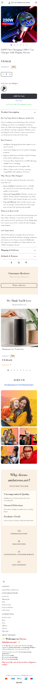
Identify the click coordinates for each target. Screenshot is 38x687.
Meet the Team (6, 617)
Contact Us (5, 596)
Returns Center (6, 605)
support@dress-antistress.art (10, 590)
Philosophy (5, 631)
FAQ (3, 602)
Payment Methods (7, 607)
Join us (19, 380)
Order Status (6, 610)
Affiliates (4, 626)
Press (3, 623)
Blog (3, 620)
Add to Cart (19, 96)
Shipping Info (6, 599)
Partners (4, 628)
